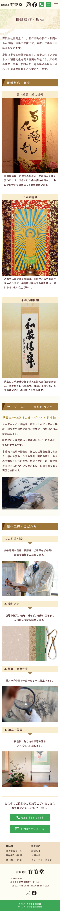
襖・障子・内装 (14, 859)
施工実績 (35, 846)
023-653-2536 (32, 817)
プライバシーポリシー (42, 859)
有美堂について (14, 850)
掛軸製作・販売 (14, 855)
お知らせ (35, 850)
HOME (10, 846)
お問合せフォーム (33, 829)
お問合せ (35, 855)
